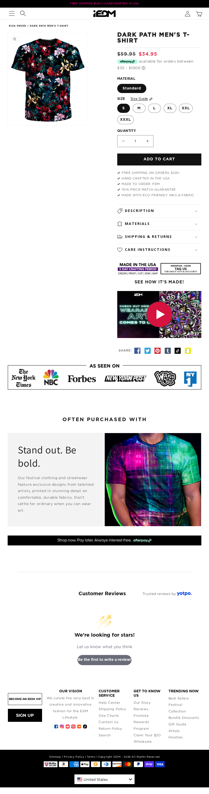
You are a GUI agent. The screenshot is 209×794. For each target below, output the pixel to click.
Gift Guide (177, 724)
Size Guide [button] (139, 98)
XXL (186, 108)
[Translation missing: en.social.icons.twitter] (148, 350)
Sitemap (55, 756)
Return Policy (110, 728)
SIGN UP (25, 715)
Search (105, 735)
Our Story (142, 702)
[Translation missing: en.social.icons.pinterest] (158, 350)
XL (170, 108)
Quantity (126, 131)
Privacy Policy (74, 756)
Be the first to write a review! (104, 660)
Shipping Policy (112, 709)
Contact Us (108, 722)
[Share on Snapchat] (188, 350)
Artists (174, 730)
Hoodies (175, 737)
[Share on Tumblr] (168, 350)
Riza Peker (17, 26)
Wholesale (143, 741)
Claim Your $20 (147, 735)
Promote (141, 715)
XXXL (125, 119)
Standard (132, 88)
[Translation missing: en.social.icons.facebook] (138, 350)
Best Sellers (178, 698)
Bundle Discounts (183, 717)
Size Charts (109, 715)
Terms (91, 756)
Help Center (109, 702)
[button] (11, 13)
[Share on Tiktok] (178, 350)
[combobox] (104, 779)
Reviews (141, 709)
